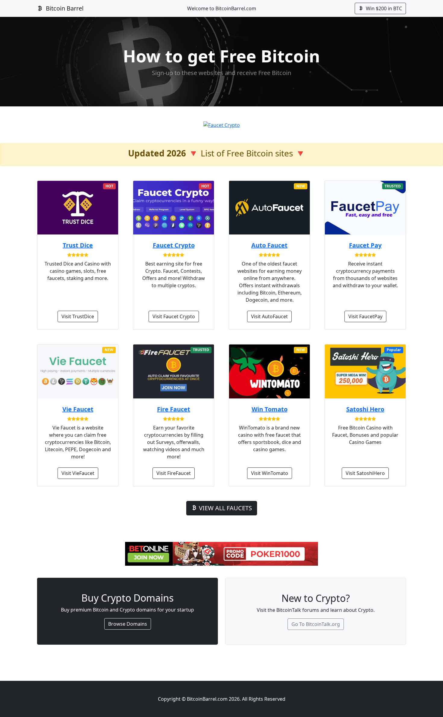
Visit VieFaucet (77, 473)
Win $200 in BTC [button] (383, 8)
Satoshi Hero (365, 409)
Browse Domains (127, 624)
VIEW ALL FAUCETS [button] (224, 508)
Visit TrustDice (77, 316)
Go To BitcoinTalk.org (315, 624)
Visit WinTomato (269, 473)
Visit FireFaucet (173, 473)
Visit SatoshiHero (365, 473)
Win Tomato (269, 409)
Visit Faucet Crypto (173, 316)
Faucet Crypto (174, 245)
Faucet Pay (365, 245)
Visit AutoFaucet (269, 316)
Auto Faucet (269, 245)
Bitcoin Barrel (63, 8)
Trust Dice (78, 245)
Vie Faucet (77, 409)
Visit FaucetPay (365, 316)
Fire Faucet (173, 409)
